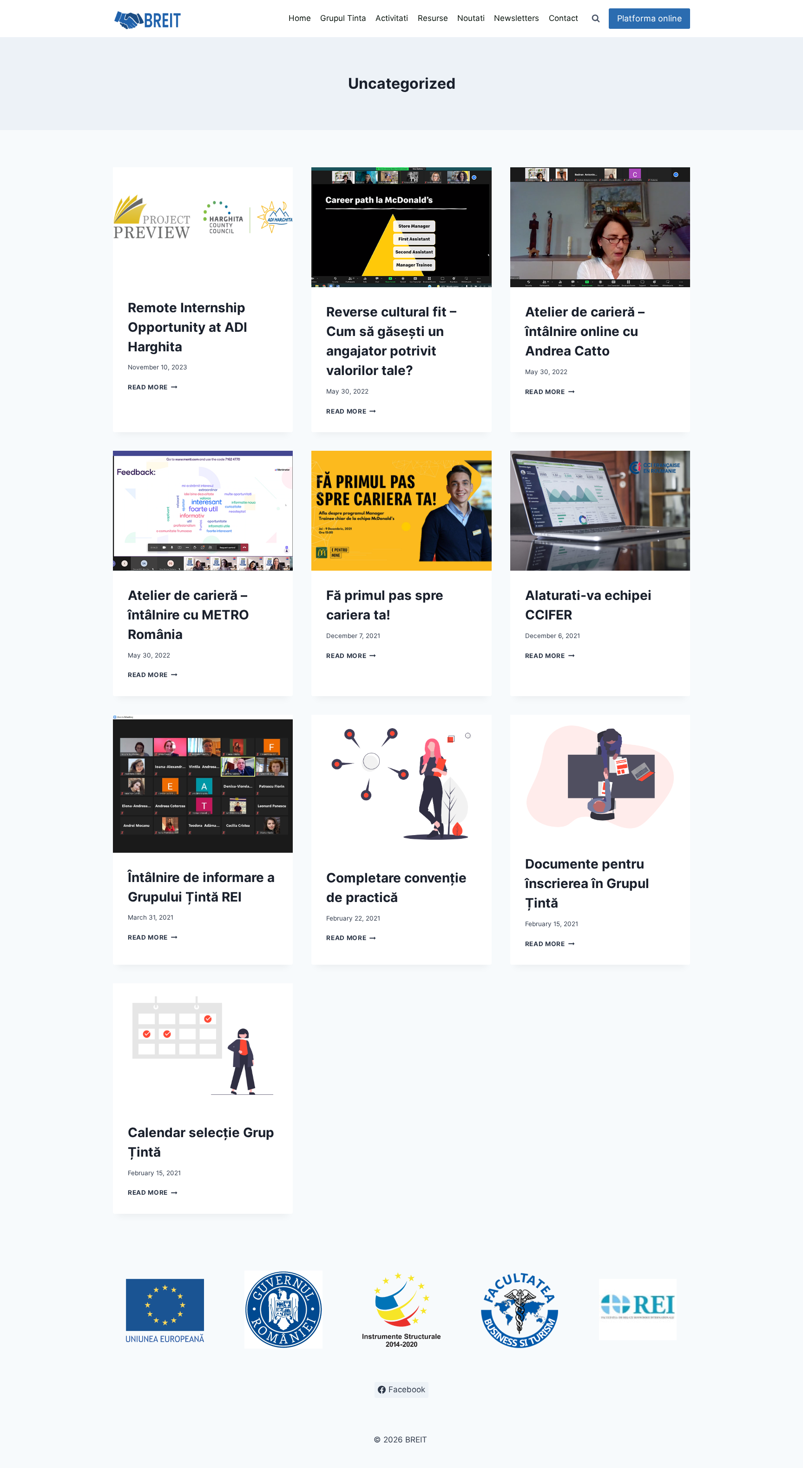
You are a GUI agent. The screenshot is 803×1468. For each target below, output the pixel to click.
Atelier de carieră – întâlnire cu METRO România (188, 614)
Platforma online (649, 18)
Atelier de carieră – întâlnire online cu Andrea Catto (585, 331)
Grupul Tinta (343, 18)
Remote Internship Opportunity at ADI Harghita (187, 327)
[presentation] (203, 225)
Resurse (433, 18)
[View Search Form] (595, 18)
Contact (563, 18)
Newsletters (516, 18)
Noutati (471, 18)
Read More (153, 387)
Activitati (391, 18)
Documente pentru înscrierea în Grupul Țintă (587, 883)
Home (300, 18)
